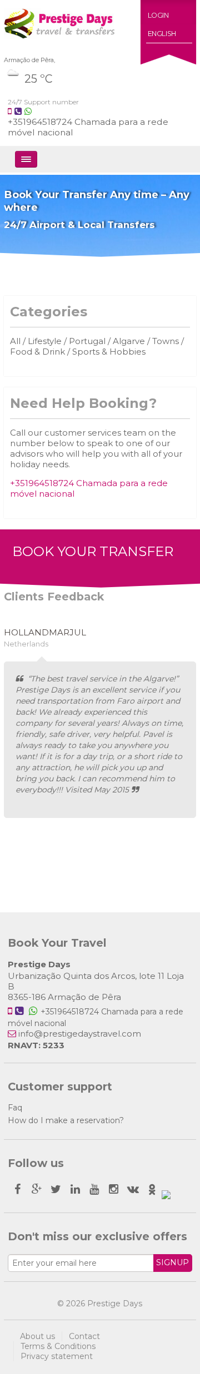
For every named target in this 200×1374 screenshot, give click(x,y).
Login (158, 15)
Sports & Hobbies (109, 351)
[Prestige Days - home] (59, 32)
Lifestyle (46, 341)
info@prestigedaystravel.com (79, 1033)
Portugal (87, 341)
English (162, 33)
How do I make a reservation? (66, 1120)
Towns (165, 341)
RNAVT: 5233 (36, 1045)
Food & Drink (37, 351)
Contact (84, 1336)
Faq (15, 1108)
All (15, 341)
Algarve (129, 341)
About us (37, 1336)
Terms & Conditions (58, 1346)
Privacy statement (57, 1356)
